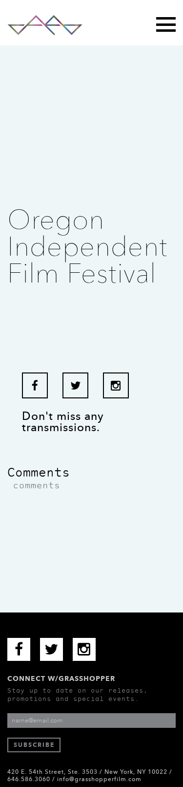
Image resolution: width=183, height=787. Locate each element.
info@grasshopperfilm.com (99, 779)
